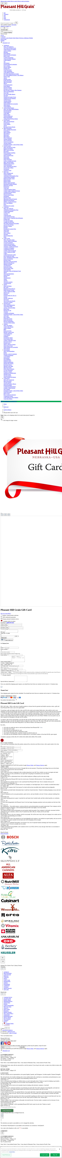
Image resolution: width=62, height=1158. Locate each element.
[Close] (1, 1052)
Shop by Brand (7, 1017)
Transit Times (7, 1002)
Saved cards (3, 39)
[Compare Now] (2, 1114)
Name (2, 647)
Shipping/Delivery (8, 1001)
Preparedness (7, 984)
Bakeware (6, 976)
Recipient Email (5, 628)
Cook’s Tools (7, 980)
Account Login (7, 998)
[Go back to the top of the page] (2, 1117)
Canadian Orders (9, 1023)
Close (14, 696)
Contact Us (8, 26)
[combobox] (8, 23)
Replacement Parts (8, 1016)
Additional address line (6, 670)
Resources (6, 1010)
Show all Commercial (9, 379)
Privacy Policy (30, 765)
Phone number (4, 649)
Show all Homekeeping (9, 305)
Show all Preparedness (9, 351)
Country (3, 663)
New (5, 17)
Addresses (26, 38)
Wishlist (31, 38)
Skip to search (14, 1)
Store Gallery (7, 1009)
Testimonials (7, 1015)
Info (5, 13)
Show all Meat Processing (10, 129)
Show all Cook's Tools (9, 239)
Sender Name (4, 624)
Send (7, 766)
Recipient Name (5, 627)
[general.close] (1, 646)
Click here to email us (7, 1030)
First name (4, 747)
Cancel (2, 696)
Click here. (13, 24)
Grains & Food (7, 974)
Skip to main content (6, 1)
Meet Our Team (7, 1006)
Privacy (5, 1021)
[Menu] (5, 3)
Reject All (55, 1154)
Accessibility (7, 1025)
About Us (3, 26)
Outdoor (6, 982)
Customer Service (8, 997)
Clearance (6, 14)
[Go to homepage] (18, 10)
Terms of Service (40, 765)
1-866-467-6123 (10, 622)
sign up (3, 36)
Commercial (6, 985)
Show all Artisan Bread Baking (11, 109)
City (2, 667)
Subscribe (22, 1047)
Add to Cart (3, 637)
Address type (4, 672)
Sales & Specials (8, 988)
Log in (2, 35)
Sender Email (4, 625)
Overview (3, 38)
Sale (5, 15)
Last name (3, 748)
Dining (5, 978)
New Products (7, 1019)
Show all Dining (7, 286)
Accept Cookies (44, 1154)
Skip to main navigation (23, 1)
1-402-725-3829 (13, 1033)
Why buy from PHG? (6, 613)
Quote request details (6, 661)
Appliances (6, 972)
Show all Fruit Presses (9, 121)
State (2, 664)
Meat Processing (7, 973)
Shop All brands (4, 833)
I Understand (4, 1130)
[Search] (16, 23)
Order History (15, 38)
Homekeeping (7, 981)
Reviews (21, 38)
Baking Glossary (8, 1012)
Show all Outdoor (8, 325)
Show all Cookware (8, 208)
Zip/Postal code (5, 665)
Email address (4, 655)
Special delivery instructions (7, 681)
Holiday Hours (7, 1000)
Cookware (6, 977)
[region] (31, 1152)
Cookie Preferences (7, 1110)
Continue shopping (8, 32)
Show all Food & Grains (9, 147)
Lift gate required (6, 675)
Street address (4, 669)
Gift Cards (6, 989)
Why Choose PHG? (8, 1013)
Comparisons (7, 19)
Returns (5, 1004)
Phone (2, 751)
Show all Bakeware (8, 173)
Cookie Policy (12, 1151)
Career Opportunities (9, 1005)
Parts (5, 18)
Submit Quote (9, 696)
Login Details (9, 38)
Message (3, 632)
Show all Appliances (8, 46)
